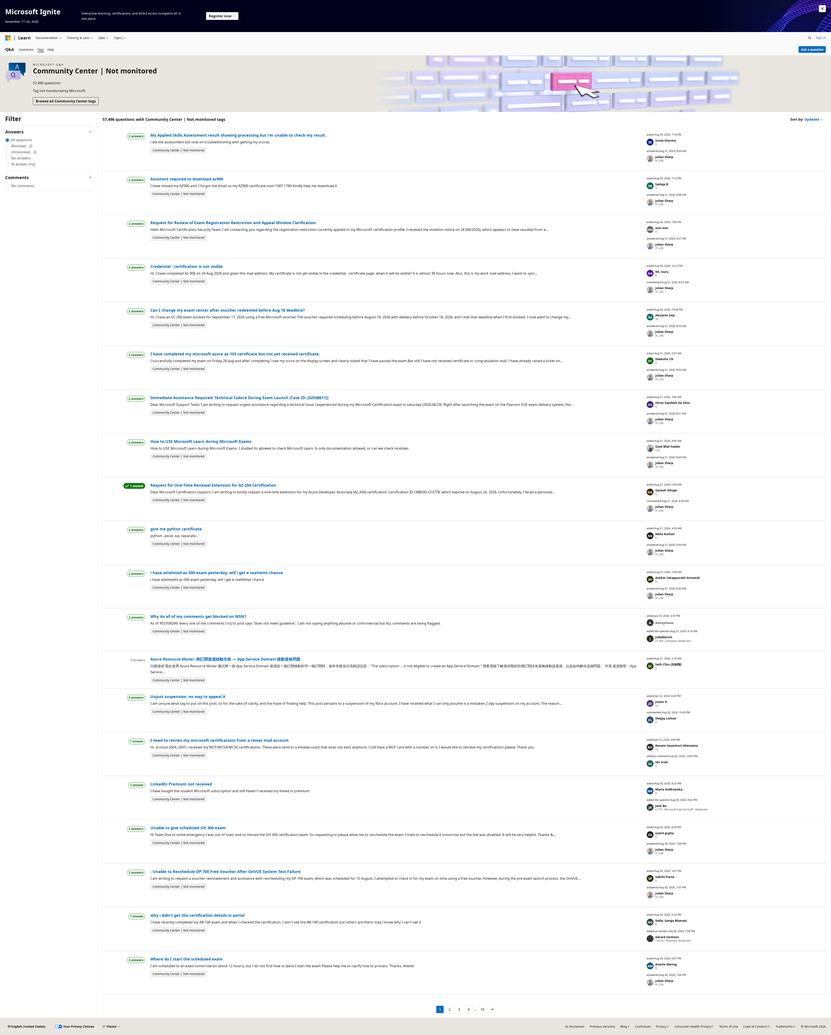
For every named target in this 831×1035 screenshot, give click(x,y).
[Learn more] (30, 146)
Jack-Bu (661, 806)
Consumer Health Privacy (693, 1026)
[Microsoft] (8, 38)
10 (482, 1009)
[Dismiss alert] (822, 8)
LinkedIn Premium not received (181, 784)
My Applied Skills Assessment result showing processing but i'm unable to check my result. (238, 135)
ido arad (661, 762)
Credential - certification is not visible (186, 266)
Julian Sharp (664, 157)
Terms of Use (728, 1026)
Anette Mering (666, 964)
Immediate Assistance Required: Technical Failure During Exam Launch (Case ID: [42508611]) (239, 397)
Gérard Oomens (667, 937)
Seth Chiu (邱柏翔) (668, 664)
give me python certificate (176, 528)
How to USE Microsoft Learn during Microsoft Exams (200, 441)
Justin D (661, 702)
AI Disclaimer (575, 1026)
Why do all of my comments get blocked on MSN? (198, 616)
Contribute (643, 1026)
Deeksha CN (664, 359)
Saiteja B (661, 184)
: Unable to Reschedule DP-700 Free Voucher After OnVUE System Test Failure (225, 871)
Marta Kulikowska (668, 789)
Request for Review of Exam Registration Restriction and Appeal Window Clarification (233, 222)
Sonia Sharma (665, 140)
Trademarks (784, 1026)
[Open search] (809, 38)
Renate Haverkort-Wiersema (676, 745)
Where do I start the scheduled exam (186, 959)
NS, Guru (661, 272)
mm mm (661, 228)
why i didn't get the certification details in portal (197, 915)
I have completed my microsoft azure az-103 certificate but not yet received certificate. (235, 353)
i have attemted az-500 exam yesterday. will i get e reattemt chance (216, 572)
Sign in (821, 38)
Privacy (661, 1026)
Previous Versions (602, 1026)
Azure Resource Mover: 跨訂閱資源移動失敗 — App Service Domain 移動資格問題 (225, 659)
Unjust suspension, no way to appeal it (187, 696)
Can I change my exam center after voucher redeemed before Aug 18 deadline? (227, 310)
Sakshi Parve (664, 877)
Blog (623, 1026)
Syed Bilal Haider (667, 446)
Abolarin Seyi (665, 315)
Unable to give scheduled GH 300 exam (188, 827)
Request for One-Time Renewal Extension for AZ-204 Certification (213, 485)
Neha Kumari (665, 534)
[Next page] (492, 1009)
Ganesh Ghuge (666, 490)
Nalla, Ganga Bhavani (671, 920)
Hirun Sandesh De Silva (672, 403)
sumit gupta (664, 833)
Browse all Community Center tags (66, 101)
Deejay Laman (665, 718)
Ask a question (812, 49)
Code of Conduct (755, 1026)
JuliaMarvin (663, 637)
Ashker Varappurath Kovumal (677, 578)
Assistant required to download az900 (186, 178)
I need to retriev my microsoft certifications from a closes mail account (219, 740)
